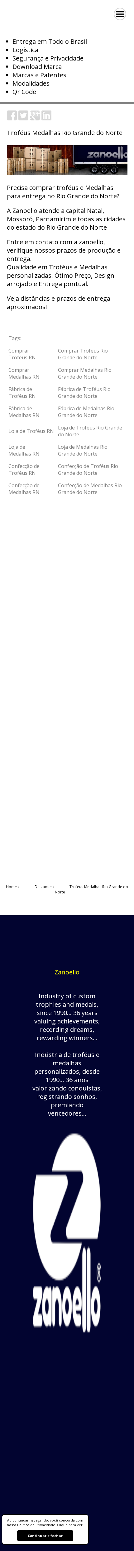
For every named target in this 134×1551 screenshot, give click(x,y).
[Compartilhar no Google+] (35, 118)
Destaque (43, 886)
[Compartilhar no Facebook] (12, 118)
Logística (25, 50)
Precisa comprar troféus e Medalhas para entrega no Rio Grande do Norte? (63, 191)
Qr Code (24, 92)
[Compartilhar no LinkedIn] (46, 118)
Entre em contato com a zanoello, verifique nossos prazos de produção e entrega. (64, 250)
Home (11, 886)
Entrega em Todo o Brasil (49, 41)
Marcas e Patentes (39, 75)
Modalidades (31, 83)
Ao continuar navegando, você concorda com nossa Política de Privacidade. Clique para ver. (45, 1522)
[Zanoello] (67, 1340)
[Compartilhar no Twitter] (23, 118)
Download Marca (37, 66)
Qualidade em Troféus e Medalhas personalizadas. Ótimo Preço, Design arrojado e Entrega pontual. (60, 275)
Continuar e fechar (45, 1535)
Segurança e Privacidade (48, 58)
